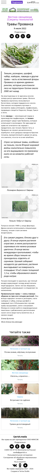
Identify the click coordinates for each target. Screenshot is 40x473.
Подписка (17, 2)
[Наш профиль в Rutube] (25, 466)
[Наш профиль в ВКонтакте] (15, 466)
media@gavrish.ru (20, 452)
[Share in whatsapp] (23, 36)
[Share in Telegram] (28, 36)
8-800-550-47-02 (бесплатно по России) (20, 450)
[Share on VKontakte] (11, 36)
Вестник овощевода (20, 17)
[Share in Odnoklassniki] (17, 36)
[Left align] (33, 1)
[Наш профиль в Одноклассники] (20, 466)
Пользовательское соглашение (20, 455)
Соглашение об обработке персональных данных (20, 458)
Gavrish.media (20, 436)
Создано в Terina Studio (20, 471)
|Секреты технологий (20, 19)
